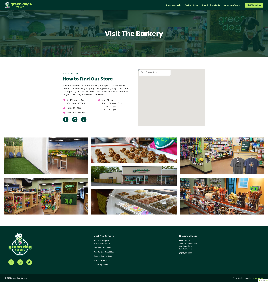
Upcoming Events (101, 264)
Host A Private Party (102, 260)
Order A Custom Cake (103, 256)
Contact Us (258, 278)
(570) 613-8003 (185, 253)
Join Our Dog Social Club (104, 252)
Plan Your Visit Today (102, 248)
